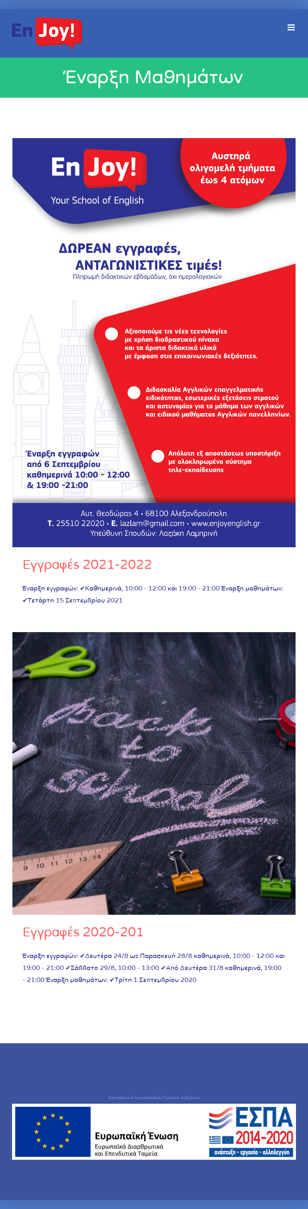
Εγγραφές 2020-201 (83, 932)
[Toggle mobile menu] (292, 27)
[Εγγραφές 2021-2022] (154, 342)
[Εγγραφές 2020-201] (154, 773)
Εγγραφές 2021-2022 (87, 565)
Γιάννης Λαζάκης (181, 1098)
